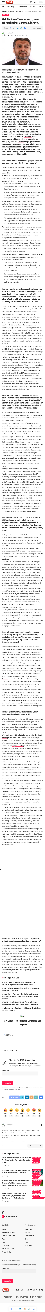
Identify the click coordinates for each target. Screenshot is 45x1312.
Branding (36, 1190)
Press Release (38, 1198)
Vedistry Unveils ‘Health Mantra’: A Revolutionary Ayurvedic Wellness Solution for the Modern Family (14, 1195)
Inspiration (37, 1180)
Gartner (21, 142)
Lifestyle (36, 1157)
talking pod (13, 1050)
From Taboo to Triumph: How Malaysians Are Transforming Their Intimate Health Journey (16, 1160)
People (5, 14)
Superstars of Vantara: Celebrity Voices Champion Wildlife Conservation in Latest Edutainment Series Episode (20, 996)
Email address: (6, 1070)
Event (35, 1178)
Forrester (28, 137)
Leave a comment (36, 1145)
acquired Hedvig (18, 746)
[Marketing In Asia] (9, 2)
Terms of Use (18, 1087)
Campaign (36, 1175)
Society (36, 1162)
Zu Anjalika (11, 33)
